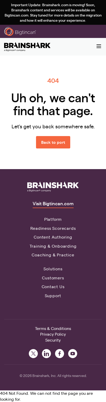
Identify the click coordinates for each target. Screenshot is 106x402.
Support (53, 295)
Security (53, 340)
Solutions (52, 268)
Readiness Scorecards (53, 228)
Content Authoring (53, 237)
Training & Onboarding (53, 246)
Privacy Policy (53, 334)
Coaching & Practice (53, 254)
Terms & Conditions (53, 328)
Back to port (53, 142)
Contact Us (53, 286)
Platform (53, 219)
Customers (53, 277)
